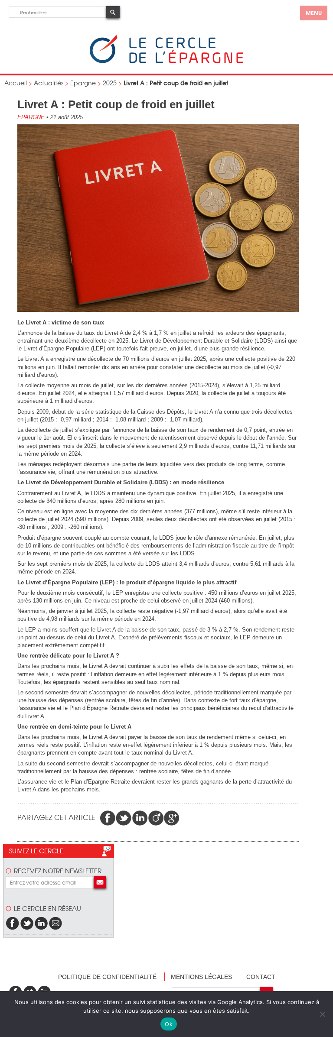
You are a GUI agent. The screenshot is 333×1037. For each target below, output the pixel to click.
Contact (260, 976)
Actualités (48, 82)
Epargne (83, 82)
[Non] (322, 1014)
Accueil (15, 82)
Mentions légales (201, 976)
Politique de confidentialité (107, 976)
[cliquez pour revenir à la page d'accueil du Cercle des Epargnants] (166, 61)
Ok (169, 1024)
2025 (110, 82)
